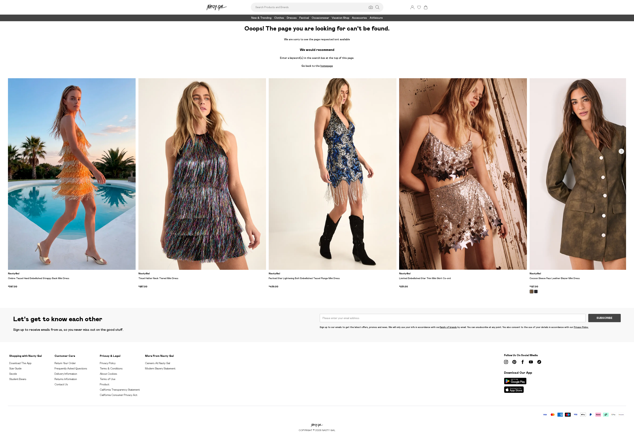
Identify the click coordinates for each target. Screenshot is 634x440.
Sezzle (13, 373)
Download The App (20, 363)
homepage (326, 65)
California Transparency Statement (120, 389)
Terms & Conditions (111, 368)
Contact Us (61, 384)
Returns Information (66, 379)
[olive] (531, 291)
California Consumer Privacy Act (118, 395)
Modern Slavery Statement (160, 368)
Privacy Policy (108, 363)
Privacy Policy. (581, 327)
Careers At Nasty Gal (157, 363)
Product (104, 384)
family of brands (448, 327)
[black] (536, 291)
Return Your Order (65, 363)
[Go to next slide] (621, 151)
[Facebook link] (523, 362)
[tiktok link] (539, 362)
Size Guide (15, 368)
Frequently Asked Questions (71, 368)
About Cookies (108, 373)
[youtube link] (531, 362)
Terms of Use (107, 379)
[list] (317, 187)
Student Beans (17, 379)
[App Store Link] (515, 385)
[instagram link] (506, 362)
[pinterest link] (514, 362)
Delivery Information (66, 373)
